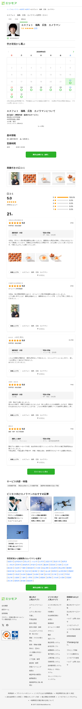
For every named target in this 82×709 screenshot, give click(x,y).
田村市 (18, 565)
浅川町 (10, 577)
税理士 (31, 671)
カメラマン (15, 9)
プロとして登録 (72, 650)
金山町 (48, 571)
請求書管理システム (54, 665)
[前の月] (8, 51)
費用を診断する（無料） (41, 154)
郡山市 (26, 561)
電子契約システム (54, 654)
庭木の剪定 (33, 623)
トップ (9, 9)
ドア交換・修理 (34, 659)
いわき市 (34, 561)
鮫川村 (47, 574)
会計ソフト (51, 638)
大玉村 (65, 565)
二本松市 (11, 565)
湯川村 (28, 571)
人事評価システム (54, 658)
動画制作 (51, 623)
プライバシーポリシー (24, 693)
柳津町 (35, 571)
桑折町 (46, 565)
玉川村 (60, 574)
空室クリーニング (35, 667)
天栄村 (16, 568)
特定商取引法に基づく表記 (65, 693)
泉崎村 (10, 574)
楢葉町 (42, 577)
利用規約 (11, 693)
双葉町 (69, 577)
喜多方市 (57, 561)
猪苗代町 (11, 571)
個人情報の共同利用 (48, 697)
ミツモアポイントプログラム (67, 697)
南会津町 (45, 568)
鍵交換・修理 (33, 663)
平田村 (67, 574)
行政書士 (51, 612)
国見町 (52, 565)
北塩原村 (53, 568)
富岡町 (49, 577)
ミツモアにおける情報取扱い (43, 693)
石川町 (54, 574)
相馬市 (64, 561)
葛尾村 (16, 581)
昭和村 (54, 571)
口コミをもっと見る (41, 471)
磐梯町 (69, 568)
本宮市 (39, 565)
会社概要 (5, 606)
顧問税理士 (33, 678)
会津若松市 (18, 561)
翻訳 (49, 635)
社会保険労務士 (53, 615)
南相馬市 (26, 565)
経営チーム (5, 609)
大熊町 (62, 577)
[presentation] (10, 19)
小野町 (29, 577)
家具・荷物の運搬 (35, 644)
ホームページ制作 (54, 627)
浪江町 (10, 581)
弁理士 (50, 619)
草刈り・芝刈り (34, 648)
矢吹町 (23, 574)
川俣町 (59, 565)
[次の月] (73, 51)
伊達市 (33, 565)
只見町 (38, 568)
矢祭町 (36, 574)
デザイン (51, 631)
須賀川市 (48, 561)
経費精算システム (54, 650)
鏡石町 (10, 568)
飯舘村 (29, 581)
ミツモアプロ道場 (73, 658)
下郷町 (23, 568)
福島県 (22, 9)
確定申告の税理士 (35, 674)
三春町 (23, 577)
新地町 (23, 581)
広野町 (36, 577)
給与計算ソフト (53, 646)
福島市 (28, 9)
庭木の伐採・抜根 (35, 627)
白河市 (41, 561)
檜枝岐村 (30, 568)
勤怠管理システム (54, 642)
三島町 (41, 571)
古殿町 (16, 577)
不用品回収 (33, 619)
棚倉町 (29, 574)
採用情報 (5, 613)
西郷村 (71, 571)
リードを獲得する (73, 654)
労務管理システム (54, 662)
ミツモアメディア (73, 625)
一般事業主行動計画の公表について (42, 700)
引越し (31, 615)
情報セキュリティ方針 (31, 697)
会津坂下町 (20, 571)
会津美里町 (63, 571)
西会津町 (62, 568)
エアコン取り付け (35, 612)
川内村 (56, 577)
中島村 (16, 574)
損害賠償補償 (71, 636)
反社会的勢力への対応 (14, 697)
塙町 (42, 574)
